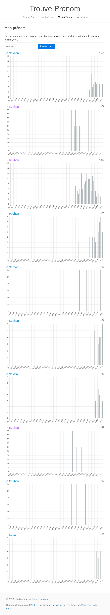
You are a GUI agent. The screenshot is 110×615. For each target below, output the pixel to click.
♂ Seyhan (12, 53)
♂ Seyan (11, 534)
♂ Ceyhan (12, 481)
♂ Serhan (12, 267)
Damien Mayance (41, 599)
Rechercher (46, 46)
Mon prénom (65, 17)
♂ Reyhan (12, 213)
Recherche (47, 17)
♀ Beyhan (12, 427)
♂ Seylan (12, 374)
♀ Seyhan (12, 106)
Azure (59, 605)
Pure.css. (86, 605)
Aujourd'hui (28, 17)
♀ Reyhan (12, 160)
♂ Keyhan (12, 320)
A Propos (82, 17)
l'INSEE (33, 605)
